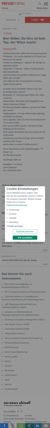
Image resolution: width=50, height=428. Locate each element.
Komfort (12, 214)
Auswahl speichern (25, 231)
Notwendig (14, 210)
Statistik (12, 218)
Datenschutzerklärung (17, 205)
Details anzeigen (15, 226)
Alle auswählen (25, 238)
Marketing (13, 222)
